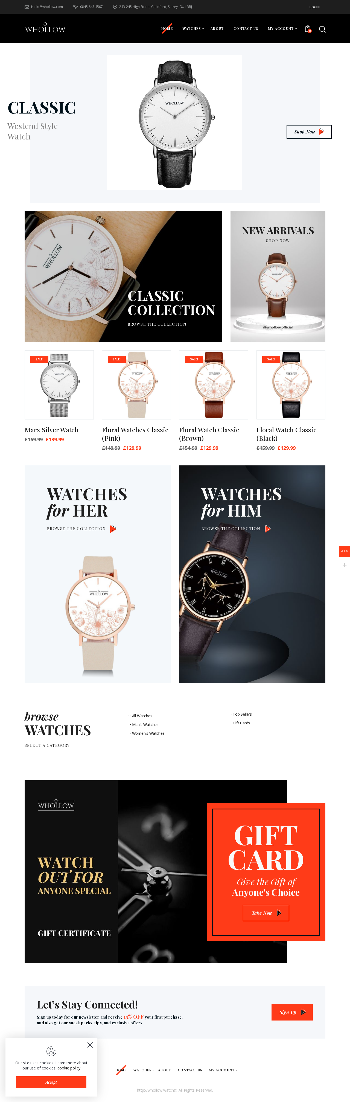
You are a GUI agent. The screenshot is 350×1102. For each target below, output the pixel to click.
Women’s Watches (148, 733)
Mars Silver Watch (51, 429)
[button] (81, 363)
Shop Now (304, 132)
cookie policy (68, 1068)
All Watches (142, 715)
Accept (51, 1082)
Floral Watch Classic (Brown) (209, 433)
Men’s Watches (145, 724)
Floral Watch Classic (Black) (286, 433)
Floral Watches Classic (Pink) (135, 433)
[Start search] (322, 29)
